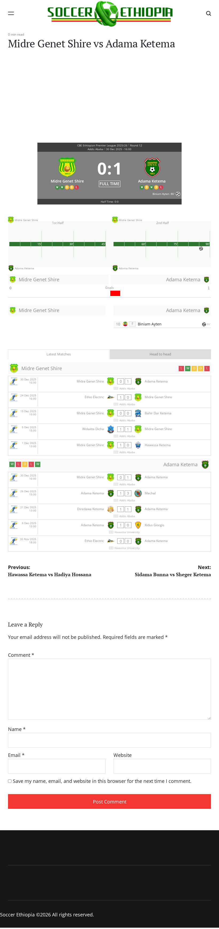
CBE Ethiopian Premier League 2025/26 (102, 145)
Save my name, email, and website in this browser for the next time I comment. (102, 781)
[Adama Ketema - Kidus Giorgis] (109, 528)
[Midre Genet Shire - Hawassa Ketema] (109, 448)
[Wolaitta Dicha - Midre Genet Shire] (109, 432)
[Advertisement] (109, 93)
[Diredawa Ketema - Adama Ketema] (109, 512)
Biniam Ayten (150, 324)
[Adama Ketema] (152, 172)
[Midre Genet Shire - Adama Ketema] (109, 384)
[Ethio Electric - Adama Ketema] (109, 544)
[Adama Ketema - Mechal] (109, 496)
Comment (21, 655)
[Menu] (11, 13)
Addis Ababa (95, 149)
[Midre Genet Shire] (67, 172)
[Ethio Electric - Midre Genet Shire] (109, 400)
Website (123, 755)
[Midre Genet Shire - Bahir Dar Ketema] (109, 416)
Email (16, 755)
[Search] (208, 13)
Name (17, 729)
